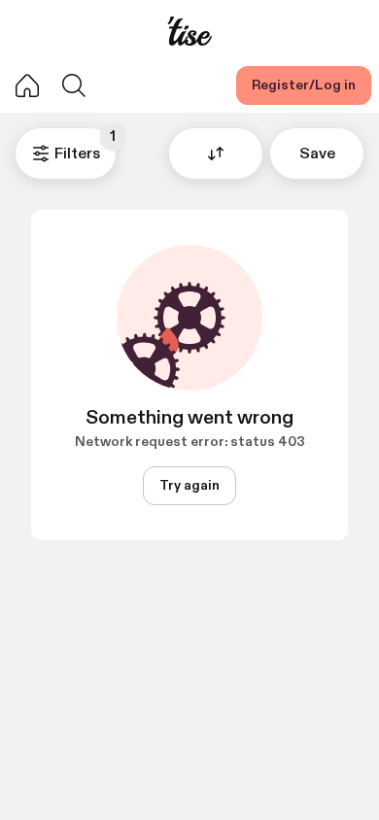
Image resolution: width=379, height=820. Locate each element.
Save (317, 154)
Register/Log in (304, 85)
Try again (189, 485)
